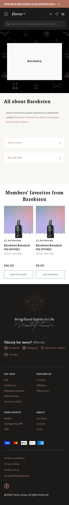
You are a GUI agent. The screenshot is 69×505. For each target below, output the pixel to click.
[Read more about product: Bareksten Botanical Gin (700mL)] (50, 274)
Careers (41, 423)
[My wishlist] (57, 14)
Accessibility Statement (17, 475)
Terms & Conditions (14, 458)
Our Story (42, 418)
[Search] (8, 24)
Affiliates (41, 385)
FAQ (6, 379)
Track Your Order (13, 401)
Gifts (6, 429)
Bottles (8, 418)
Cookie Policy (11, 469)
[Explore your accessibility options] (6, 486)
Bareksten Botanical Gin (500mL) (31, 117)
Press (40, 429)
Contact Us (10, 385)
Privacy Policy (11, 463)
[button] (6, 14)
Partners (41, 379)
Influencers (43, 390)
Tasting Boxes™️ (13, 423)
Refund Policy (11, 396)
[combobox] (34, 24)
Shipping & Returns (14, 390)
